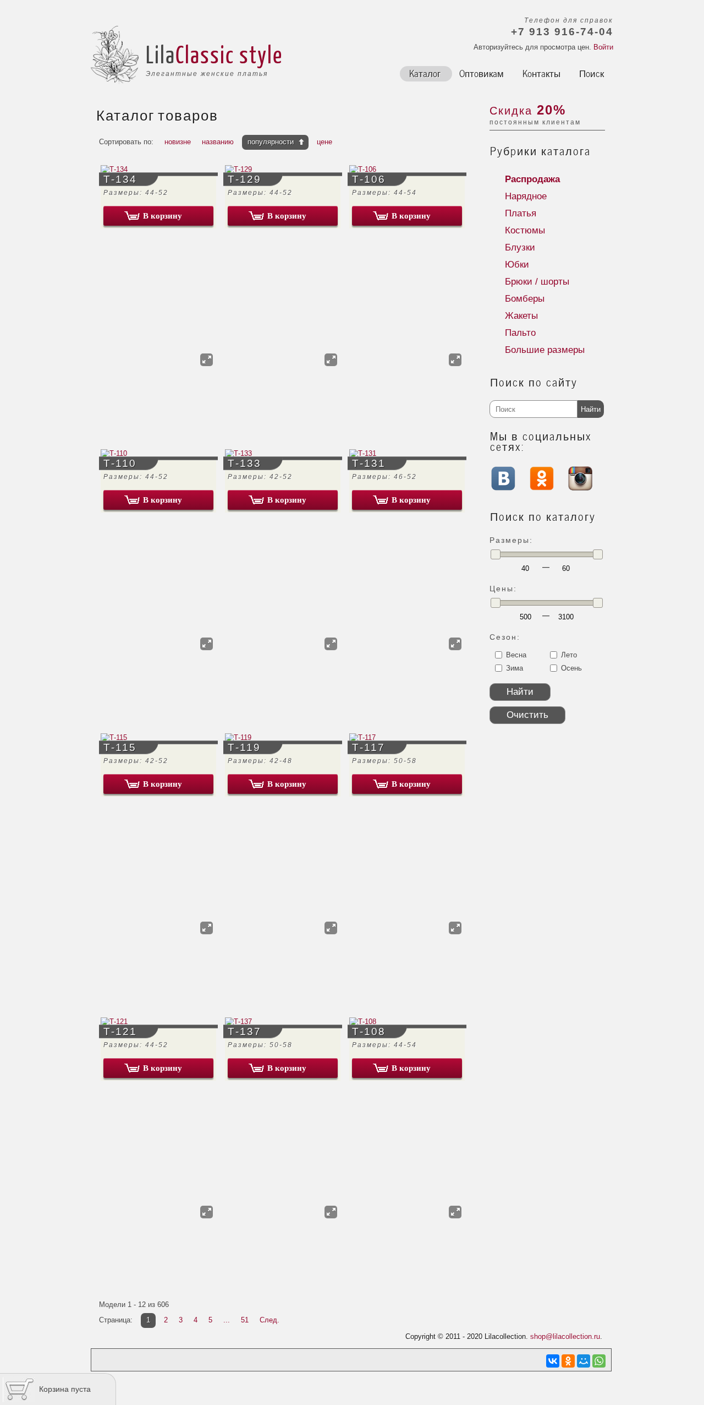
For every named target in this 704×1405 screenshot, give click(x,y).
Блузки (520, 247)
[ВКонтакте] (552, 1361)
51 (245, 1320)
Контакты (541, 72)
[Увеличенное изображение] (206, 359)
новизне (177, 142)
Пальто (520, 333)
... (226, 1320)
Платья (520, 213)
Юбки (517, 264)
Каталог (425, 72)
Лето (569, 655)
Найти (591, 409)
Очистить (527, 715)
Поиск (591, 72)
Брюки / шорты (537, 281)
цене (324, 142)
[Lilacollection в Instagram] (580, 488)
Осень (571, 668)
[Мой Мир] (583, 1361)
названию (218, 142)
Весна (516, 655)
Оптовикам (481, 72)
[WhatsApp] (599, 1361)
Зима (514, 668)
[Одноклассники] (568, 1361)
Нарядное (526, 196)
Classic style (229, 54)
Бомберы (524, 298)
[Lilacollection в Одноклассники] (542, 488)
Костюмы (525, 230)
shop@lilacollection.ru (565, 1336)
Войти (603, 47)
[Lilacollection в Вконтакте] (503, 492)
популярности (271, 142)
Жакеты (521, 316)
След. (269, 1320)
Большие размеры (545, 350)
